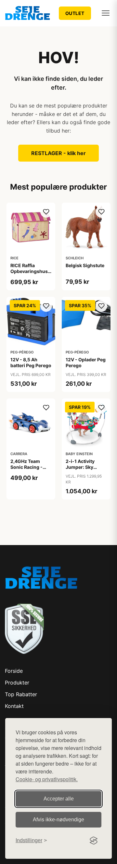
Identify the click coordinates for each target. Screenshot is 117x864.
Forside (14, 671)
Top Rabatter (21, 694)
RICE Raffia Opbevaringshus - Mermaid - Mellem (30, 271)
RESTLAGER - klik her (58, 153)
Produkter (17, 682)
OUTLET (74, 13)
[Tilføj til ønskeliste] (46, 212)
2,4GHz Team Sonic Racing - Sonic (26, 467)
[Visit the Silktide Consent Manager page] (93, 840)
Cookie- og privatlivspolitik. (47, 779)
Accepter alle (59, 798)
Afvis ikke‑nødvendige (58, 819)
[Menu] (105, 13)
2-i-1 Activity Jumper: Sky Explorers (80, 467)
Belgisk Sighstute (85, 265)
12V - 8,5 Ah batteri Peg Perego (30, 362)
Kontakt (14, 706)
